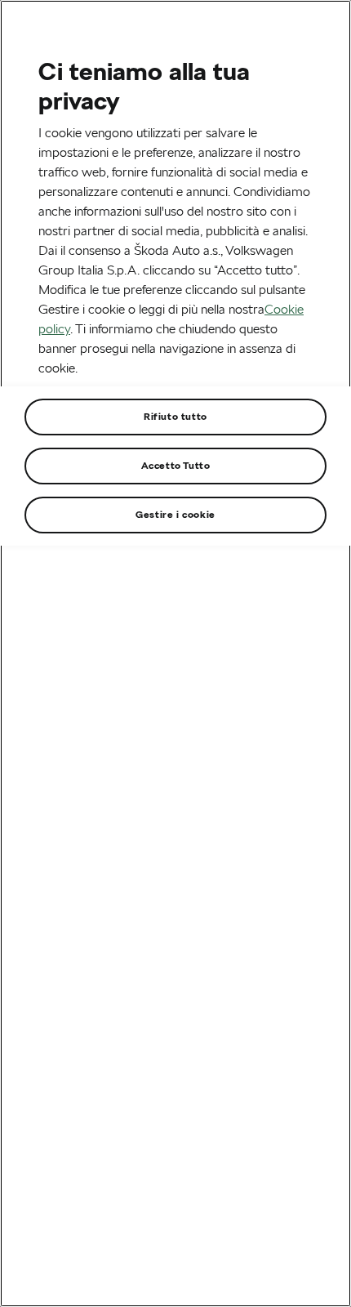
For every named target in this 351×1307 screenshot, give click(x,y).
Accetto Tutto (176, 465)
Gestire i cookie (175, 514)
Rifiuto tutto (175, 416)
